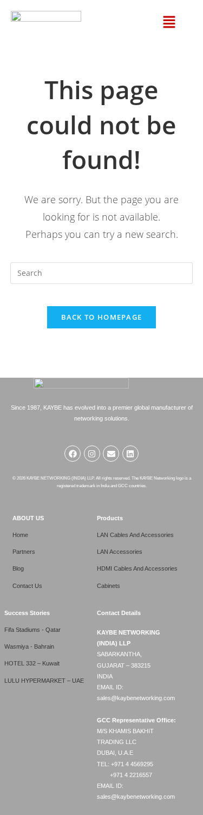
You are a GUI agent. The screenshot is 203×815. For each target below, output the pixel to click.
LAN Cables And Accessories (135, 535)
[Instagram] (92, 453)
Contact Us (27, 586)
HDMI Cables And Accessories (137, 568)
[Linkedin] (130, 453)
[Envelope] (111, 453)
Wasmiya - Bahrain (29, 646)
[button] (169, 22)
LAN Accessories (119, 551)
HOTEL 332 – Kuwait (32, 663)
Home (20, 535)
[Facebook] (72, 453)
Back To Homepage (101, 317)
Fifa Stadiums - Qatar (32, 629)
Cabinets (108, 586)
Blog (18, 568)
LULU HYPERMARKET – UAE (44, 680)
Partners (23, 551)
